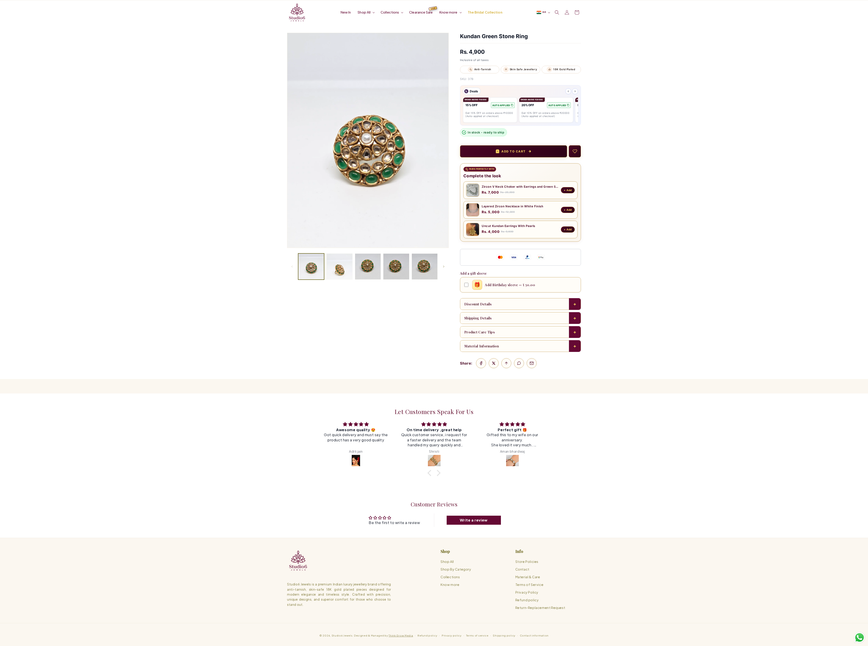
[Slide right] (444, 267)
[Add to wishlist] (575, 151)
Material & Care (527, 577)
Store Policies (526, 561)
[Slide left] (292, 267)
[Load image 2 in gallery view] (339, 266)
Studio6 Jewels (342, 635)
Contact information (534, 635)
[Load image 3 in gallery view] (368, 266)
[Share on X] (494, 363)
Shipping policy (504, 635)
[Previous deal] (568, 91)
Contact (522, 569)
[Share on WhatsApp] (519, 363)
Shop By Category (456, 569)
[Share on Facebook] (481, 363)
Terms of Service (529, 585)
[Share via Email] (532, 363)
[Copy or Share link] (506, 363)
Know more (450, 585)
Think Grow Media (401, 635)
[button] (366, 12)
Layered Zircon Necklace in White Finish (512, 206)
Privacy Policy (526, 592)
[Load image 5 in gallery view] (425, 266)
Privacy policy (452, 635)
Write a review (473, 520)
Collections (450, 577)
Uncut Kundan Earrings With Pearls (508, 226)
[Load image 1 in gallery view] (311, 266)
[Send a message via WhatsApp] (859, 637)
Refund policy (527, 600)
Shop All (447, 561)
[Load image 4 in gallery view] (396, 266)
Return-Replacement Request (540, 608)
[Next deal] (575, 91)
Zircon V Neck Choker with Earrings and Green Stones (520, 186)
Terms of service (477, 635)
